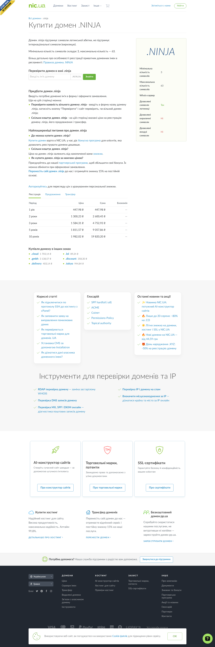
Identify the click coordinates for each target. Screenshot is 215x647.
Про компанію (169, 581)
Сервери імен (69, 586)
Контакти (167, 616)
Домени (58, 5)
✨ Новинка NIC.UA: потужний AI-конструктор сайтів (158, 306)
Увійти (180, 6)
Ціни (64, 581)
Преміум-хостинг (104, 590)
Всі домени (35, 18)
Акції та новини (170, 602)
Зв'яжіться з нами (160, 6)
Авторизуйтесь (38, 186)
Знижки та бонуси (171, 590)
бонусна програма (89, 140)
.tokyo (69, 263)
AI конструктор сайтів (107, 581)
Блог (31, 591)
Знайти (89, 77)
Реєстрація (34, 194)
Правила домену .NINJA (58, 62)
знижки (97, 153)
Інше (96, 5)
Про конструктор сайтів (55, 487)
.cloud (34, 254)
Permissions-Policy (102, 318)
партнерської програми (73, 163)
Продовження (52, 194)
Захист (85, 5)
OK (175, 636)
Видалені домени (71, 595)
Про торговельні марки (107, 487)
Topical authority (101, 323)
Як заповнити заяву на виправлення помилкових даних (57, 320)
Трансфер (70, 194)
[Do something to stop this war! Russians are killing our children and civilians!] (7, 7)
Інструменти (68, 607)
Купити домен (37, 140)
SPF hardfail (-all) (101, 302)
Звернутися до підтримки (156, 559)
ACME (95, 307)
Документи (168, 586)
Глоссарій (167, 607)
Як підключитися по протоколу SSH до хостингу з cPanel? (59, 306)
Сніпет (95, 312)
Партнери (167, 612)
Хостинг (72, 5)
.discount (71, 258)
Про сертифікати (159, 487)
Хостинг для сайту (105, 586)
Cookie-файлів (119, 636)
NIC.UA (37, 5)
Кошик (108, 5)
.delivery (36, 263)
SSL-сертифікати (137, 588)
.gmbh (34, 258)
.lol (67, 254)
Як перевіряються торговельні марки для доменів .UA (55, 333)
